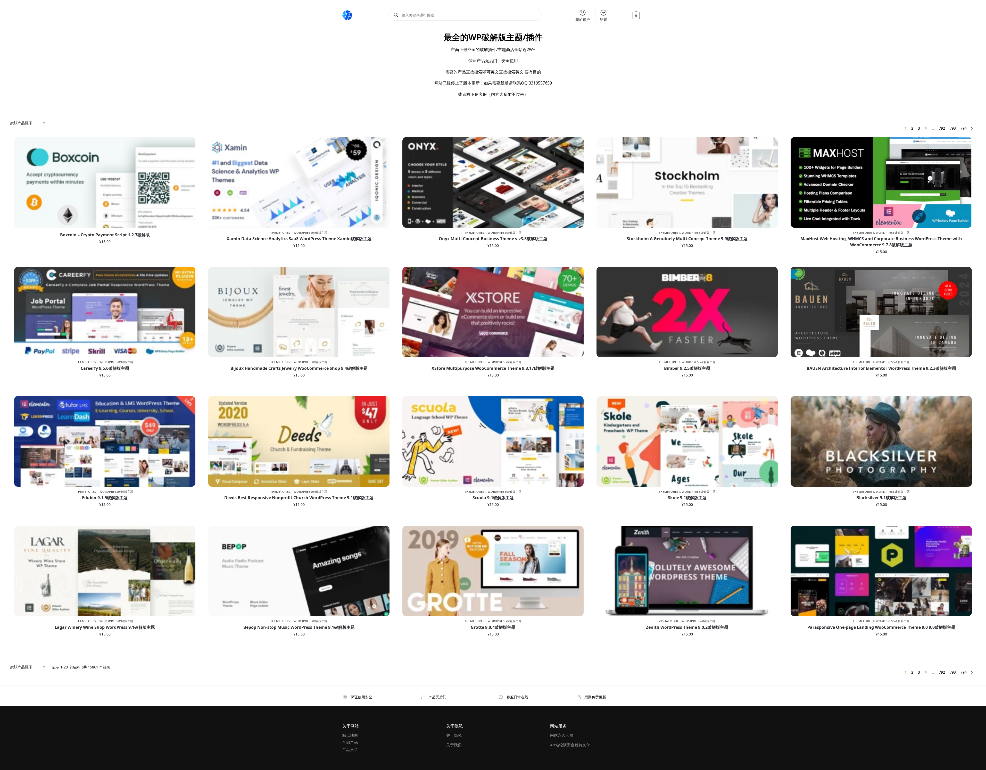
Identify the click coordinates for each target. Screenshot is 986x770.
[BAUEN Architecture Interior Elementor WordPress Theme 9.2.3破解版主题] (881, 312)
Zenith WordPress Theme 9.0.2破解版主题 (687, 627)
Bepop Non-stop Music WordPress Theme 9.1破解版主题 (299, 627)
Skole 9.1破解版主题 (687, 497)
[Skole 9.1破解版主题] (687, 441)
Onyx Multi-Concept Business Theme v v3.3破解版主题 (493, 238)
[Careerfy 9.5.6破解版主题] (104, 312)
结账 (603, 19)
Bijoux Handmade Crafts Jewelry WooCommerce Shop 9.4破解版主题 (299, 368)
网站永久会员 (561, 735)
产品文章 (350, 749)
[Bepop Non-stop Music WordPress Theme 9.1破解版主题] (299, 571)
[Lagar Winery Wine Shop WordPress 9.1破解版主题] (104, 571)
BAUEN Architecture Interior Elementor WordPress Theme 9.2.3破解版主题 (881, 368)
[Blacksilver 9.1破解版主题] (881, 441)
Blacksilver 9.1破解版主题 (881, 497)
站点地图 (350, 735)
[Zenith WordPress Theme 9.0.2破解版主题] (687, 571)
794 (963, 128)
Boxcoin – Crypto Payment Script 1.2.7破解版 (105, 235)
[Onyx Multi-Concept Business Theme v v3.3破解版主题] (493, 182)
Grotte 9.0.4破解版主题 (493, 627)
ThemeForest (281, 233)
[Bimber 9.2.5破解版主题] (687, 312)
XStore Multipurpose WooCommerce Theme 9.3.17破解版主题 (493, 368)
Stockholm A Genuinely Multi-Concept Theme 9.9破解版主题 (687, 238)
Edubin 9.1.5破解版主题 (105, 497)
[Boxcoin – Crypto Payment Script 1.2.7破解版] (104, 182)
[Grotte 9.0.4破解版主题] (493, 571)
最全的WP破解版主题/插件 (493, 37)
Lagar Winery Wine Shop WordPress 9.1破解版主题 (105, 627)
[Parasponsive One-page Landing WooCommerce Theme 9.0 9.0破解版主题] (881, 571)
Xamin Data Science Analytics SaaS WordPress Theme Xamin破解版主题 (299, 238)
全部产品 (350, 742)
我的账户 (582, 19)
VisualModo (669, 621)
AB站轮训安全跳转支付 (570, 744)
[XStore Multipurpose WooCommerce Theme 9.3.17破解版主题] (493, 312)
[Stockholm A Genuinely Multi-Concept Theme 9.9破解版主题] (687, 182)
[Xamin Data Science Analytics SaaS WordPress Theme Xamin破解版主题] (299, 182)
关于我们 (454, 744)
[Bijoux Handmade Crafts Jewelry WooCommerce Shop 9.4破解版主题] (299, 312)
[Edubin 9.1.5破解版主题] (104, 441)
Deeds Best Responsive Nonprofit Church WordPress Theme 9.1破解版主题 (299, 497)
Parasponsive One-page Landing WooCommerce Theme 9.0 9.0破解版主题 (881, 627)
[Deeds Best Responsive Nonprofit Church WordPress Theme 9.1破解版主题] (299, 441)
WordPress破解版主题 (310, 233)
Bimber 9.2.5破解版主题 (687, 368)
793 (953, 128)
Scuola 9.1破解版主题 (493, 497)
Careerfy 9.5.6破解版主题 (105, 368)
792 (942, 128)
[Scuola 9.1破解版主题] (493, 441)
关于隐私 (454, 735)
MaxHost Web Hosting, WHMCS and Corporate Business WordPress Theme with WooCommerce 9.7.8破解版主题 (881, 242)
